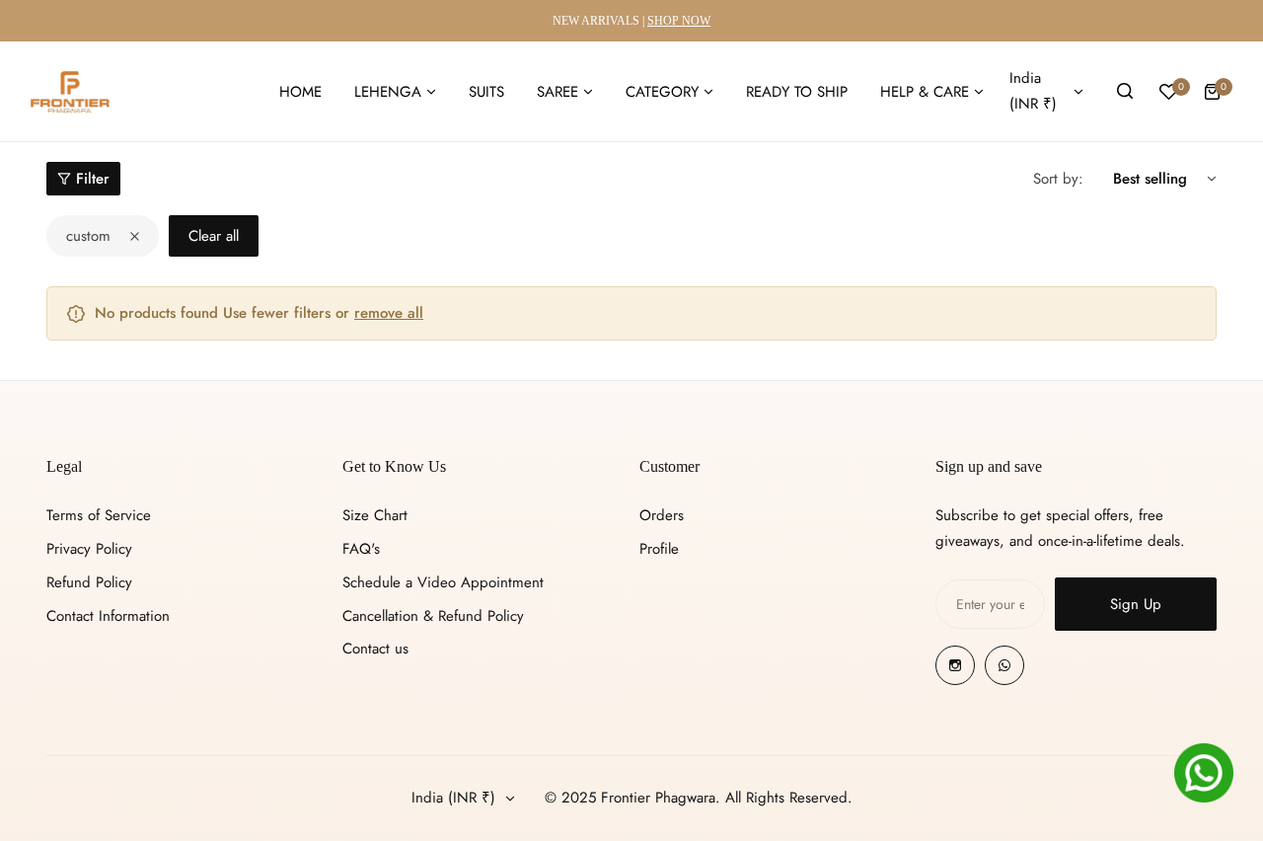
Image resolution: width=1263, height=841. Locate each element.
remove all (388, 313)
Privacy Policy (89, 549)
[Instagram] (955, 665)
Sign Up (1135, 604)
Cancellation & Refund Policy (433, 616)
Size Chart (375, 515)
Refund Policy (89, 582)
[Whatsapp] (1004, 665)
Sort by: (1058, 179)
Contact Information (108, 616)
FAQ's (361, 549)
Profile (659, 549)
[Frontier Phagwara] (70, 92)
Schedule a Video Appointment (443, 582)
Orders (661, 515)
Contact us (375, 648)
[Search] (1125, 92)
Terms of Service (98, 515)
